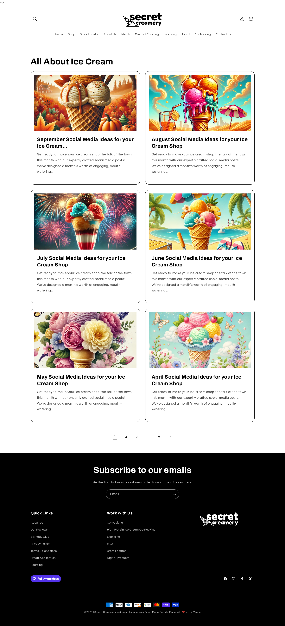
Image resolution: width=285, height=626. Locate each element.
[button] (35, 18)
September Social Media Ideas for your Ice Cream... (85, 143)
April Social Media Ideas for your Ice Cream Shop (196, 380)
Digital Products (118, 557)
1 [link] (115, 436)
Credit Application (43, 557)
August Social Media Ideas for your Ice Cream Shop (200, 143)
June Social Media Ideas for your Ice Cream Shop (197, 261)
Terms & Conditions (44, 550)
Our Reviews (39, 529)
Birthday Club (40, 536)
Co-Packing (115, 522)
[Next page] (170, 436)
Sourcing (37, 565)
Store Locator (116, 550)
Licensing (113, 536)
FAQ (110, 543)
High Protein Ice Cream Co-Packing (131, 529)
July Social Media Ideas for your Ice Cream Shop (81, 261)
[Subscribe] (174, 494)
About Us (37, 522)
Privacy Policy (40, 543)
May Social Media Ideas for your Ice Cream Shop (81, 380)
